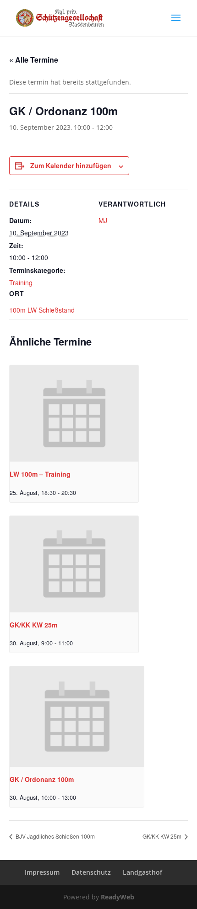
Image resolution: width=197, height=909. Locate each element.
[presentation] (74, 413)
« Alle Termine (33, 59)
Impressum (42, 872)
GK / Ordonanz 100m (42, 779)
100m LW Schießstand (42, 309)
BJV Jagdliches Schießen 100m (54, 836)
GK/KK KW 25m (33, 624)
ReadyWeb (117, 897)
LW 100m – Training (40, 473)
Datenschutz (91, 872)
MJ (102, 220)
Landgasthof (142, 872)
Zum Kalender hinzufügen (70, 165)
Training (21, 282)
